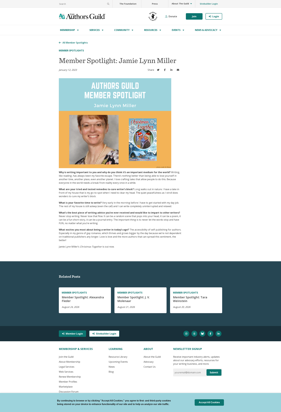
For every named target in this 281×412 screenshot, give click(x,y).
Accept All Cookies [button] (209, 402)
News (112, 366)
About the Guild (152, 356)
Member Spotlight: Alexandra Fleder (83, 299)
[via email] (178, 69)
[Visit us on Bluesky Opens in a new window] (202, 334)
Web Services (66, 371)
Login (215, 16)
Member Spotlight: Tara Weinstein (190, 299)
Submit (214, 372)
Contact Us (150, 366)
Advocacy (149, 361)
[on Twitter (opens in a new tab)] (159, 69)
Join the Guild (66, 356)
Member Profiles (68, 381)
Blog (111, 371)
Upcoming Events (118, 361)
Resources (150, 30)
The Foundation (127, 3)
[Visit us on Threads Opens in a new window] (194, 334)
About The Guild (180, 3)
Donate (173, 16)
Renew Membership (70, 376)
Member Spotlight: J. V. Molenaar (133, 299)
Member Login (74, 333)
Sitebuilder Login (209, 3)
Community (122, 30)
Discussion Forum (68, 391)
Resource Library (118, 356)
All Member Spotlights (75, 42)
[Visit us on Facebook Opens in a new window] (211, 334)
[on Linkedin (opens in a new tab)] (172, 69)
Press (155, 3)
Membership (67, 30)
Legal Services (66, 366)
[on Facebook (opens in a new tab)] (165, 69)
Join (194, 16)
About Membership (69, 361)
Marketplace (66, 386)
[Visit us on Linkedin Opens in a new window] (219, 334)
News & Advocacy (206, 30)
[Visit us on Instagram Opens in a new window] (186, 334)
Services (94, 30)
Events (176, 30)
